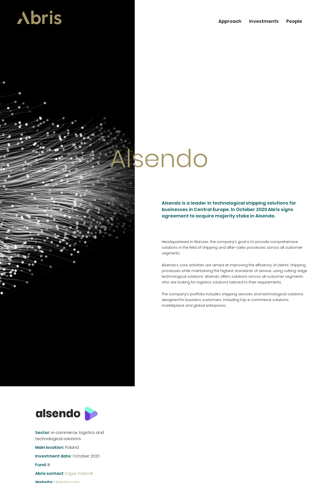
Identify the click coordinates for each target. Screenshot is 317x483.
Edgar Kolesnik (79, 473)
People (294, 21)
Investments (264, 21)
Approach (229, 21)
